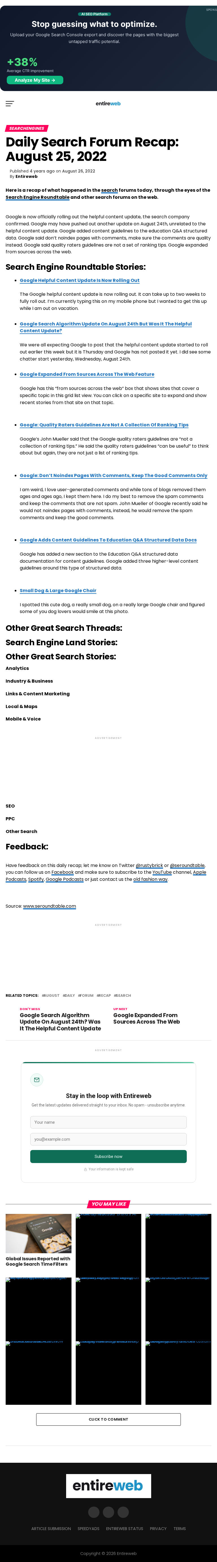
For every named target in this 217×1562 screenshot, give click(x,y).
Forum (87, 996)
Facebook (62, 872)
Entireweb (27, 176)
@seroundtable (187, 865)
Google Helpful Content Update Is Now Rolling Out (80, 280)
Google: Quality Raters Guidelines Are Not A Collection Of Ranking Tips (104, 425)
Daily (70, 996)
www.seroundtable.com (49, 906)
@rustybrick (149, 865)
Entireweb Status (124, 1528)
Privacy (158, 1528)
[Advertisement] (108, 765)
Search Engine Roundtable (38, 197)
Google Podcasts (65, 879)
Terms (179, 1528)
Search (123, 996)
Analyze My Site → (35, 80)
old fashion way (150, 879)
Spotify (36, 879)
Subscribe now (109, 1156)
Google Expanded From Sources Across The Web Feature (87, 374)
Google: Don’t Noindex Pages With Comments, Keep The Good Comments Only (113, 475)
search (109, 190)
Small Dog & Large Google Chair (58, 590)
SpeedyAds (88, 1528)
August (52, 996)
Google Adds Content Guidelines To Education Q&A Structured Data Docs (108, 540)
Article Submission (51, 1528)
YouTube (162, 872)
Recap (105, 996)
